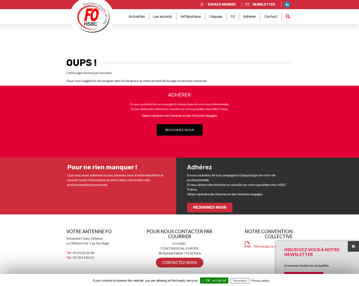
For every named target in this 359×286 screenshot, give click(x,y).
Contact (270, 17)
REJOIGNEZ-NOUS (179, 130)
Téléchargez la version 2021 (273, 246)
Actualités (137, 17)
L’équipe (215, 17)
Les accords (162, 17)
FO (233, 17)
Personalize (240, 280)
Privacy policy (260, 280)
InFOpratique (191, 17)
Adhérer (249, 17)
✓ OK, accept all (214, 280)
